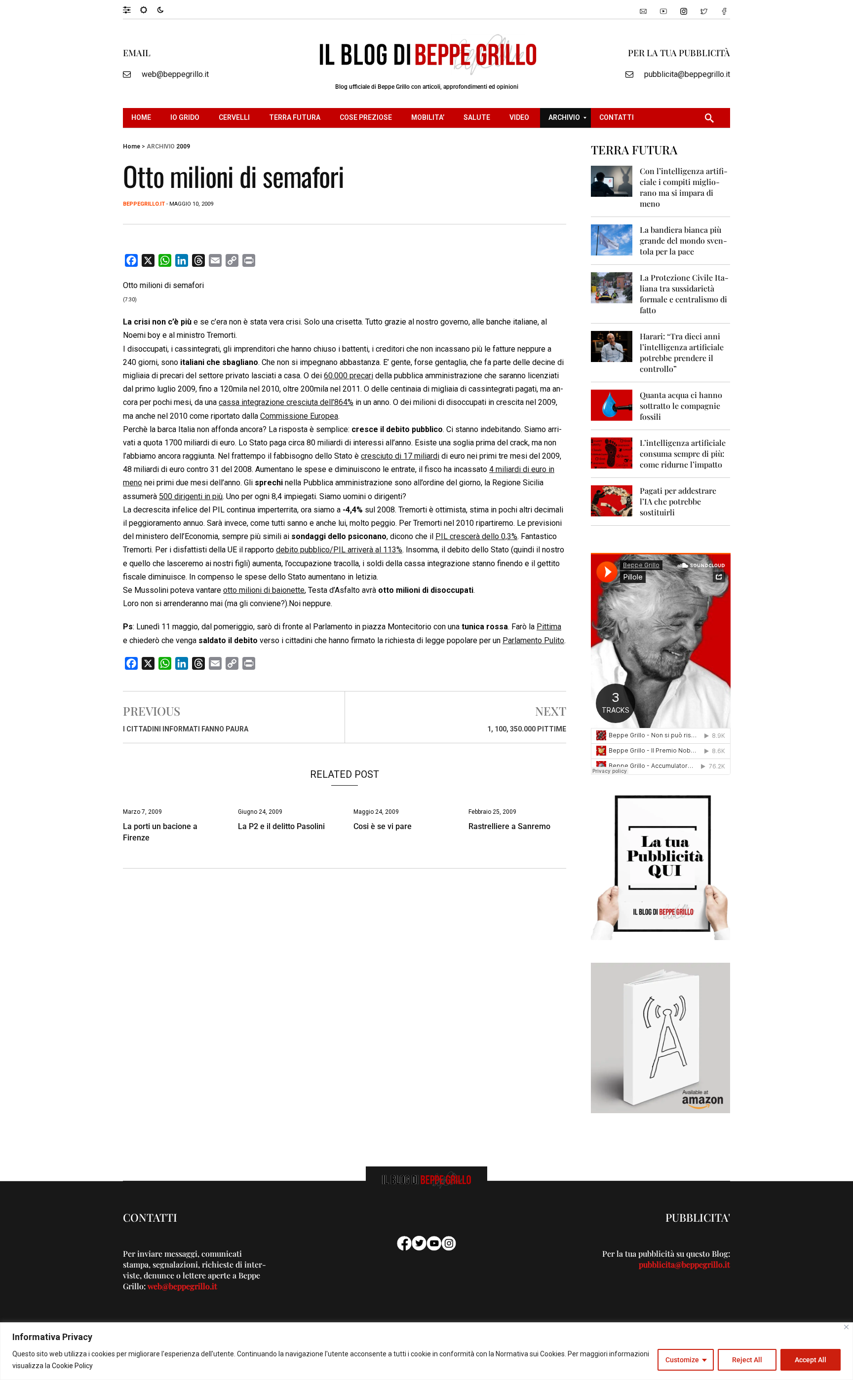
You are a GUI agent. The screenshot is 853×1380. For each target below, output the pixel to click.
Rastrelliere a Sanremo (509, 826)
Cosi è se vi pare (382, 826)
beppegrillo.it (144, 204)
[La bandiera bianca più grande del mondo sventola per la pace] (612, 239)
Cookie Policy (72, 1366)
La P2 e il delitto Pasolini (281, 826)
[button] (131, 9)
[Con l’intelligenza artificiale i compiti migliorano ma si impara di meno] (612, 180)
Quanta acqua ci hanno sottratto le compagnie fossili (681, 406)
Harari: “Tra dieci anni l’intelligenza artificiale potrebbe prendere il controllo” (682, 352)
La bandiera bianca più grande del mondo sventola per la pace (683, 240)
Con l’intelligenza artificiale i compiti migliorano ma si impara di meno (684, 187)
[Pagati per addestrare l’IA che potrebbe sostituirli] (612, 500)
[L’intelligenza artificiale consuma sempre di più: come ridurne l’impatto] (612, 452)
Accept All (810, 1360)
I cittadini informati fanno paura (185, 729)
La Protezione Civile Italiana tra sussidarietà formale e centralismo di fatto (684, 293)
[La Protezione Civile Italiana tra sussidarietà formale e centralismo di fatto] (612, 287)
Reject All (747, 1360)
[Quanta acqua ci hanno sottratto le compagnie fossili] (612, 404)
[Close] (846, 1327)
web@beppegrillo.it (175, 74)
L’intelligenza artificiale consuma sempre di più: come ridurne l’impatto (683, 453)
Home (131, 146)
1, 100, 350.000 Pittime (526, 729)
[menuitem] (142, 118)
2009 (183, 146)
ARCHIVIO (161, 146)
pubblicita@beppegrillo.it (687, 74)
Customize (682, 1360)
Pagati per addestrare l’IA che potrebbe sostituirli (678, 501)
